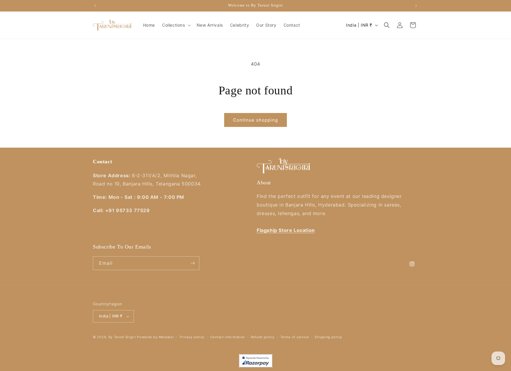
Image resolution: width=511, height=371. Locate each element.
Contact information (227, 337)
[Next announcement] (416, 5)
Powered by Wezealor (155, 337)
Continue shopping (255, 120)
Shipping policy (328, 337)
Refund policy (262, 337)
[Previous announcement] (94, 5)
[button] (176, 25)
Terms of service (294, 337)
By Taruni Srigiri (122, 337)
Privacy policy (192, 337)
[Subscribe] (192, 263)
